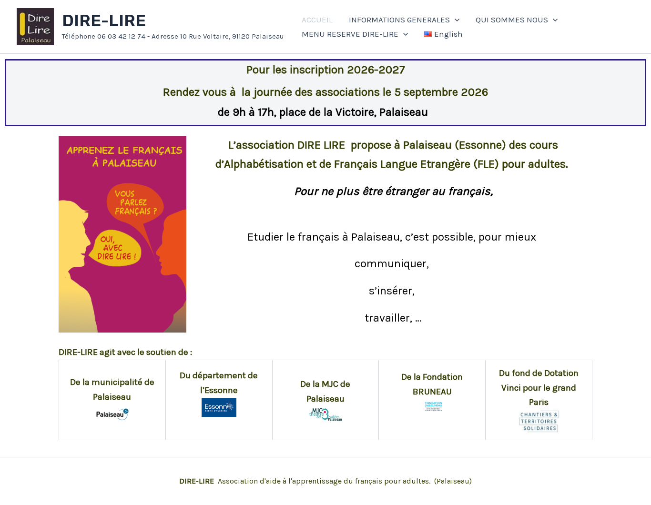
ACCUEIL (317, 19)
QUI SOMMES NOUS (512, 19)
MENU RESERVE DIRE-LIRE (350, 34)
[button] (454, 19)
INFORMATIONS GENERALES (399, 19)
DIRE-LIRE (104, 20)
